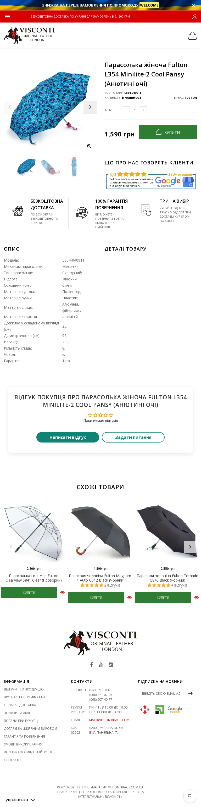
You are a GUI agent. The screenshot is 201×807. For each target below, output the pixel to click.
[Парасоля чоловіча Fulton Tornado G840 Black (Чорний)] (167, 531)
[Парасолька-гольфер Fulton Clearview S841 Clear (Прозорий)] (33, 531)
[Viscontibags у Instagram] (111, 665)
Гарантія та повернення (24, 736)
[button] (20, 799)
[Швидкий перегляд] (62, 592)
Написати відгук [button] (67, 437)
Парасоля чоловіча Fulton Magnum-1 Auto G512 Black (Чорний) (100, 578)
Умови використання (23, 744)
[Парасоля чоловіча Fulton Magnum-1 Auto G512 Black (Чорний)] (100, 531)
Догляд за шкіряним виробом (30, 728)
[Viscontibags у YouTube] (101, 665)
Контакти (12, 760)
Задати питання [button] (133, 437)
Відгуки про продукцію (24, 689)
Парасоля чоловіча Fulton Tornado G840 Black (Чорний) (167, 578)
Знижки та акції (17, 713)
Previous (11, 547)
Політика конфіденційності (28, 752)
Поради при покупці (21, 720)
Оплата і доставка (20, 705)
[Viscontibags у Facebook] (91, 665)
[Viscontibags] (29, 35)
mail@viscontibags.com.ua (112, 720)
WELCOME (149, 5)
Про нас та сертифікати (24, 697)
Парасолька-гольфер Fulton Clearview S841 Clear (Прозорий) (33, 578)
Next (190, 547)
